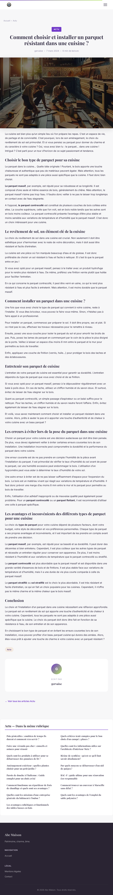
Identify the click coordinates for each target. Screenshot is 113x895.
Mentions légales (13, 871)
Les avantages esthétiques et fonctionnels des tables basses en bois (28, 806)
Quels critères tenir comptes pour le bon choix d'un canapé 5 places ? (81, 738)
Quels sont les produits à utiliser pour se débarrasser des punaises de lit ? (27, 757)
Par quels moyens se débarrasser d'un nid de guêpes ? (82, 767)
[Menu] (105, 4)
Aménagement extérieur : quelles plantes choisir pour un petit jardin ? (28, 767)
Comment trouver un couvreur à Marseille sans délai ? (82, 787)
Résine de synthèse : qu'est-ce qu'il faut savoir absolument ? (81, 757)
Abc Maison (13, 835)
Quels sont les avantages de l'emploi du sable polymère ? (81, 796)
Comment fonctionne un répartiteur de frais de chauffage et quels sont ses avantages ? (29, 787)
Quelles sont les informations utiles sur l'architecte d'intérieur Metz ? (81, 747)
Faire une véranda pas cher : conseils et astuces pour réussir (27, 747)
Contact (8, 876)
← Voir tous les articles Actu (20, 701)
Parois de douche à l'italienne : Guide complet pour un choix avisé (26, 777)
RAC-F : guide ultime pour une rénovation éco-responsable (82, 777)
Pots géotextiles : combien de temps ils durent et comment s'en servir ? (26, 738)
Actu (15, 20)
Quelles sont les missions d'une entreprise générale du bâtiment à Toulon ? (28, 796)
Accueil (7, 20)
